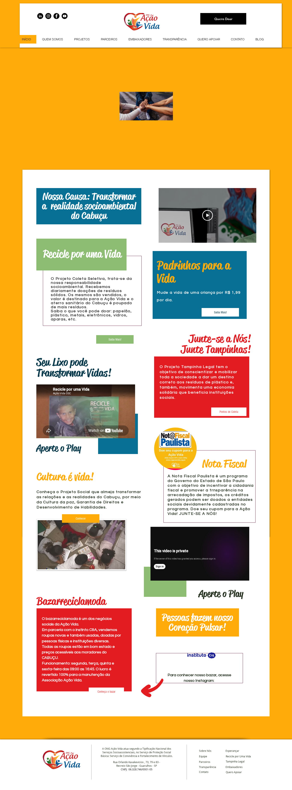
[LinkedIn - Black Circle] (40, 16)
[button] (81, 39)
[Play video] (207, 215)
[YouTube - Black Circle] (65, 16)
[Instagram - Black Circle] (48, 16)
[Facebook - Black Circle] (56, 16)
